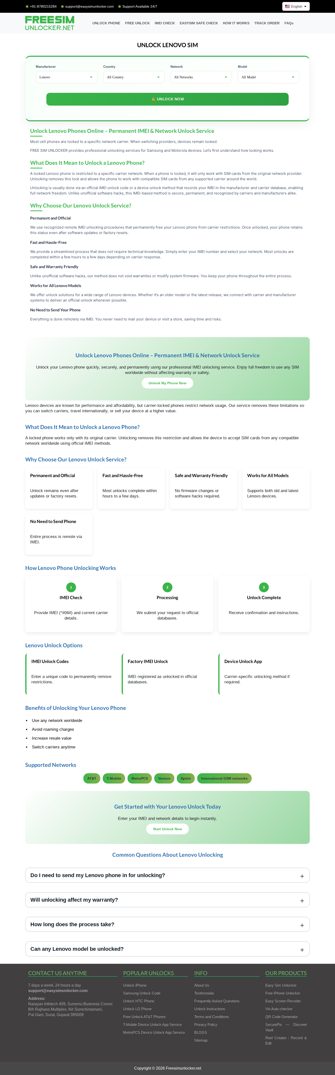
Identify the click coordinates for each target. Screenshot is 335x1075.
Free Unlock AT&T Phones (144, 1017)
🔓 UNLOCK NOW (167, 99)
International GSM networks (224, 778)
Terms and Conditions (211, 1017)
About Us (201, 985)
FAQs (289, 23)
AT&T (91, 778)
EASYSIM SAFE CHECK (199, 23)
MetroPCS (139, 778)
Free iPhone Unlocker (282, 993)
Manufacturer (46, 67)
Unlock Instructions (209, 1009)
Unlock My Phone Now (167, 383)
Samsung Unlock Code (141, 993)
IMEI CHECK (165, 23)
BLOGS (200, 1032)
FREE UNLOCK (137, 23)
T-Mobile (114, 778)
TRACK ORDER (267, 23)
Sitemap (200, 1040)
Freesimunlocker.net (183, 1068)
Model (242, 67)
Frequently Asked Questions (217, 1001)
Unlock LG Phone (137, 1009)
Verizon (164, 778)
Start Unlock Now (167, 829)
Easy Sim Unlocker (280, 985)
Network (176, 67)
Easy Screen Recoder (283, 1001)
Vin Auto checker (279, 1009)
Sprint (186, 778)
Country (109, 67)
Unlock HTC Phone (138, 1001)
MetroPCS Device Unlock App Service (154, 1032)
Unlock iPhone (134, 985)
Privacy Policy (205, 1024)
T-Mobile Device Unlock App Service (152, 1024)
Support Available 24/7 (139, 6)
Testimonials (204, 993)
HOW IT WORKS (236, 23)
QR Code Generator (281, 1017)
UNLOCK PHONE (106, 23)
